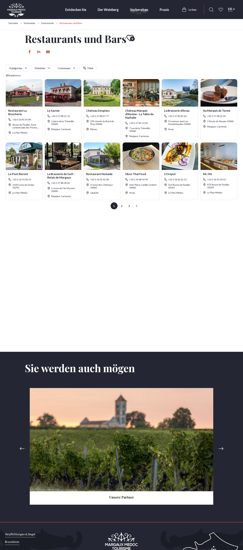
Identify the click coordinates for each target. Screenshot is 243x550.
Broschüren (12, 542)
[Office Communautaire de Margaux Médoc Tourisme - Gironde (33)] (16, 10)
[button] (211, 9)
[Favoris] (221, 9)
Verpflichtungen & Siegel (20, 534)
